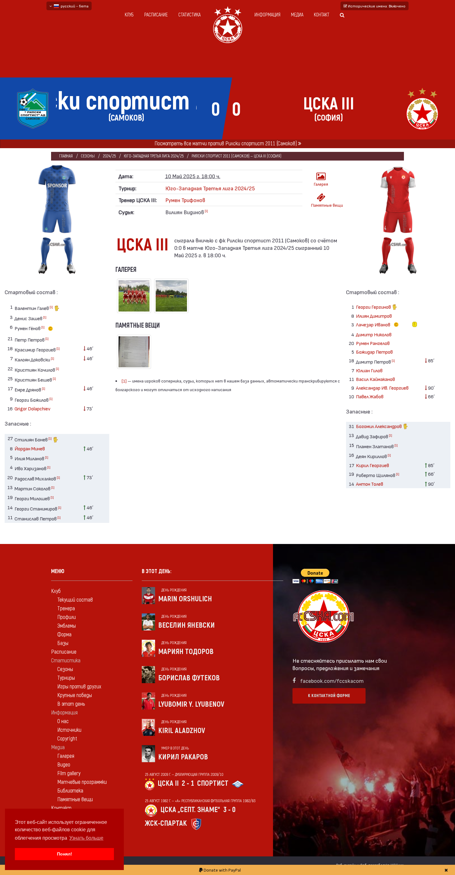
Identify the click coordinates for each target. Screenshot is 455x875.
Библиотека (70, 790)
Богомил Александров (379, 426)
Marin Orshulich (185, 598)
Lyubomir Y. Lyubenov (191, 704)
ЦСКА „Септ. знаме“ (190, 809)
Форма (64, 634)
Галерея (321, 184)
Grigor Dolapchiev (32, 408)
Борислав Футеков (189, 678)
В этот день (71, 704)
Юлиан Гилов (369, 370)
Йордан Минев (30, 448)
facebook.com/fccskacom (332, 680)
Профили (66, 617)
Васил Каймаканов (375, 379)
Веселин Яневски (186, 625)
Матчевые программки (82, 782)
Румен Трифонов (185, 200)
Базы (62, 643)
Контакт (321, 15)
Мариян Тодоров (186, 651)
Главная (66, 156)
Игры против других (79, 686)
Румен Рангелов (373, 343)
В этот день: (156, 571)
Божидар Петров (374, 352)
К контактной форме (329, 695)
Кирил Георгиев (372, 465)
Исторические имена (376, 6)
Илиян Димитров (374, 316)
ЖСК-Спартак (166, 823)
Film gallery (68, 773)
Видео (63, 764)
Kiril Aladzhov (181, 730)
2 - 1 (188, 783)
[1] (51, 307)
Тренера (66, 608)
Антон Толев (369, 484)
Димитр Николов (374, 334)
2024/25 (109, 156)
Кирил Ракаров (183, 757)
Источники (69, 730)
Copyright (67, 738)
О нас (63, 721)
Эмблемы (66, 626)
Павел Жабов (370, 396)
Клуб (129, 15)
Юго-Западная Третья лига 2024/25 (154, 156)
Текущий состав (75, 599)
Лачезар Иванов (373, 324)
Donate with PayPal (222, 870)
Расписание (156, 15)
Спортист (212, 783)
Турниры (66, 678)
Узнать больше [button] (86, 838)
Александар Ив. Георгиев (382, 388)
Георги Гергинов (374, 307)
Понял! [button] (64, 853)
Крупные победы (74, 695)
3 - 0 (229, 809)
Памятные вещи (323, 205)
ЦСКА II (168, 783)
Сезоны (88, 156)
